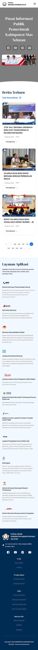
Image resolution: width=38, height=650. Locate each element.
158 (15, 244)
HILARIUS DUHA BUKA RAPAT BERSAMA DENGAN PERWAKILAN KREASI (18, 176)
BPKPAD (19, 625)
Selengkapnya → (12, 142)
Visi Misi (19, 567)
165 (17, 248)
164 (13, 248)
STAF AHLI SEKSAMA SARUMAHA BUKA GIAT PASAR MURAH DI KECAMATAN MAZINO (18, 130)
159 (19, 244)
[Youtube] (15, 47)
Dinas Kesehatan (19, 620)
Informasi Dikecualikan (19, 609)
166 (21, 248)
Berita (17, 136)
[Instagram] (22, 47)
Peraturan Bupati (19, 579)
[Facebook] (8, 47)
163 (9, 248)
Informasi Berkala (19, 595)
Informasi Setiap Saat (19, 604)
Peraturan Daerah (19, 583)
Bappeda (19, 630)
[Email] (29, 47)
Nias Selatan (19, 563)
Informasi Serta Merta (19, 600)
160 (23, 244)
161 (27, 244)
